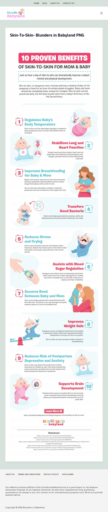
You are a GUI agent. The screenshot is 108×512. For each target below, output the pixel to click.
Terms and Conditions (29, 474)
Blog (44, 3)
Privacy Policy (51, 474)
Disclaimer (67, 474)
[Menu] (101, 13)
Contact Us (68, 3)
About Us (55, 3)
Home (36, 3)
